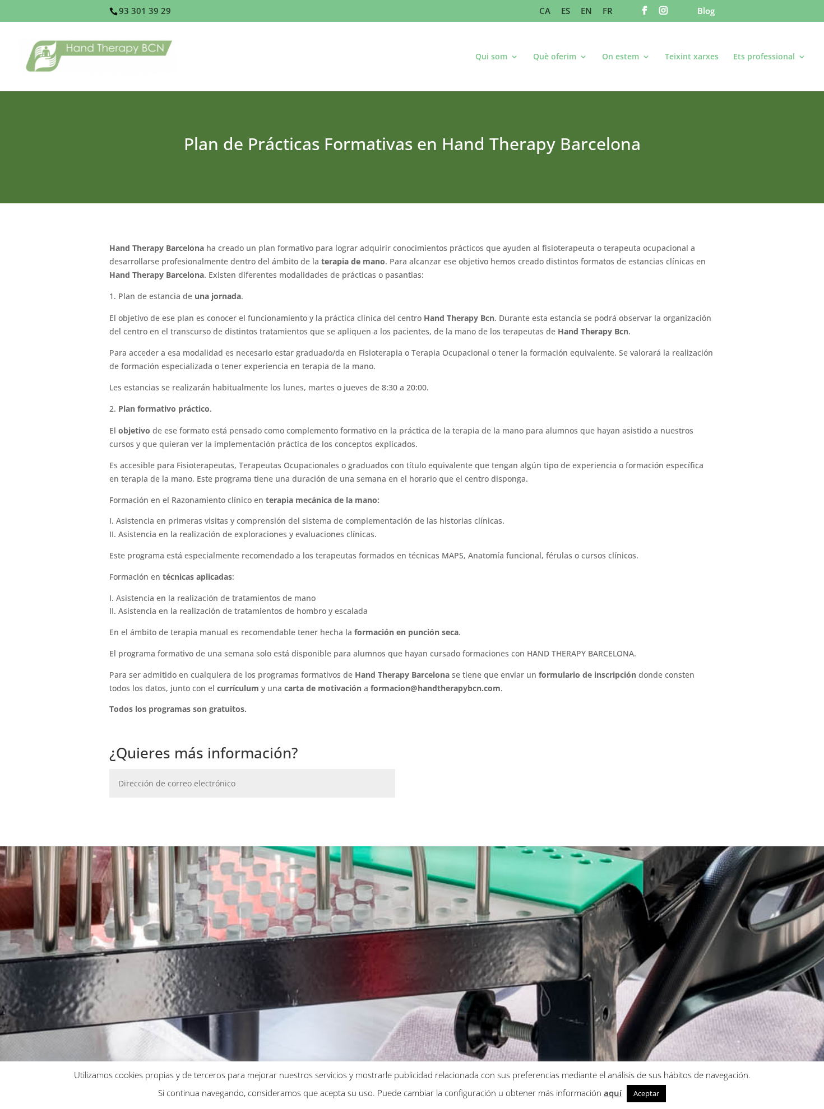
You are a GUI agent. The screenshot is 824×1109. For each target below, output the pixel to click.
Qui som (491, 57)
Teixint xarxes (692, 57)
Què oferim (554, 57)
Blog (706, 11)
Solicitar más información (190, 815)
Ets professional (764, 57)
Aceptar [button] (646, 1093)
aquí (613, 1092)
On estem (620, 57)
